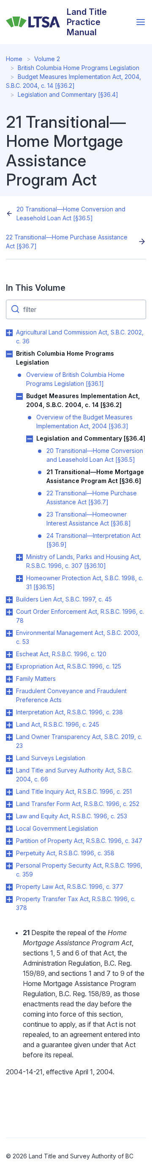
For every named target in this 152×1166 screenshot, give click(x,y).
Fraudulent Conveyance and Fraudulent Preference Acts (71, 695)
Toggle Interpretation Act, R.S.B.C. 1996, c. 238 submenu (9, 712)
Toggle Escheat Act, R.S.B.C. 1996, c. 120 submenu (9, 654)
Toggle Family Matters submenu (9, 679)
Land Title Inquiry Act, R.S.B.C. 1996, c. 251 (74, 791)
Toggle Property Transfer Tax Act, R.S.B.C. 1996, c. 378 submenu (9, 899)
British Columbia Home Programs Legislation (78, 67)
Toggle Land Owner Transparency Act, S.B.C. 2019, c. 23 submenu (9, 737)
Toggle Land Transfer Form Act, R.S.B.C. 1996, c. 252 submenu (9, 804)
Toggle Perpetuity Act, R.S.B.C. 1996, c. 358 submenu (9, 853)
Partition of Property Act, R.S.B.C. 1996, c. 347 (79, 840)
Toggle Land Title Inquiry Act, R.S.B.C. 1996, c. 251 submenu (9, 792)
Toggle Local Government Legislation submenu (9, 829)
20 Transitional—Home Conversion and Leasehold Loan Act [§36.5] (70, 213)
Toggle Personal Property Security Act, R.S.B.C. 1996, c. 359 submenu (9, 866)
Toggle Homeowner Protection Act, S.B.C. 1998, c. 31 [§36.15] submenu (19, 578)
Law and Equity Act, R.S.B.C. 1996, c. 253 (71, 816)
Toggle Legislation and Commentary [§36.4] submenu (29, 438)
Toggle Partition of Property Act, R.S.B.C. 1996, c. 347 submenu (9, 841)
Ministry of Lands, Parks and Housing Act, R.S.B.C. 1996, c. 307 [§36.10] (83, 561)
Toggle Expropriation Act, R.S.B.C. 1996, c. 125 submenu (9, 666)
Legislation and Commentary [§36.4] (68, 94)
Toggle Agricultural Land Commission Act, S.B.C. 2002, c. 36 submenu (9, 332)
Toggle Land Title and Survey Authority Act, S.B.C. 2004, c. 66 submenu (9, 770)
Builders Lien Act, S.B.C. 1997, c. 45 (64, 599)
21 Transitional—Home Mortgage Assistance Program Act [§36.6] (95, 476)
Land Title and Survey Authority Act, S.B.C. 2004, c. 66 (74, 775)
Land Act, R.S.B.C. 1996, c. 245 (57, 724)
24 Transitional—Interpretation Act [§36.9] (93, 540)
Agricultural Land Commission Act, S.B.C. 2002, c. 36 (80, 337)
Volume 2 (47, 58)
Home (14, 58)
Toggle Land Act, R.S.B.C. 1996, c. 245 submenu (9, 725)
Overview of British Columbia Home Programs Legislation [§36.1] (75, 379)
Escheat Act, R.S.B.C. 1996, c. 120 (61, 653)
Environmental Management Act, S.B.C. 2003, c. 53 (78, 637)
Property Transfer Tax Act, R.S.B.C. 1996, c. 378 (76, 903)
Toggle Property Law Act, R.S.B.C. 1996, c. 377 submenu (9, 887)
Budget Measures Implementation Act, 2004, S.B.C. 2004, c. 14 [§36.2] (83, 400)
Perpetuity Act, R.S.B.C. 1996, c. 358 (65, 853)
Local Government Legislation (57, 828)
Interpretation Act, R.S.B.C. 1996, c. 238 (69, 712)
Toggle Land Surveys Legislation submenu (9, 758)
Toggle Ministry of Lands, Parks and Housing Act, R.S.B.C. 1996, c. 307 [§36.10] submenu (19, 557)
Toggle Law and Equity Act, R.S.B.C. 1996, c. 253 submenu (9, 816)
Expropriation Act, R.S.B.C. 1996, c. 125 (68, 666)
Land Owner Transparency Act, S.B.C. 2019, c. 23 (79, 741)
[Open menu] (140, 22)
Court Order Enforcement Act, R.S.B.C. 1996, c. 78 (80, 616)
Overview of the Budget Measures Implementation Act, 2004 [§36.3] (84, 421)
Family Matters (36, 678)
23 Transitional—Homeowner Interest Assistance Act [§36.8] (88, 519)
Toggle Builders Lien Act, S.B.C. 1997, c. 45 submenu (9, 599)
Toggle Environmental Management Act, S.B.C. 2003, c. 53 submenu (9, 633)
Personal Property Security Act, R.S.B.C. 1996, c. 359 (79, 870)
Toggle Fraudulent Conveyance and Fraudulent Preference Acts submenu (9, 691)
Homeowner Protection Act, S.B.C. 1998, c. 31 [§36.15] (84, 582)
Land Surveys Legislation (50, 757)
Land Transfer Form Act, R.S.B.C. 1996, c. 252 (77, 803)
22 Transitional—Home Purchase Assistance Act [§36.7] (67, 241)
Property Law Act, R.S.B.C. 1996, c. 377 (69, 886)
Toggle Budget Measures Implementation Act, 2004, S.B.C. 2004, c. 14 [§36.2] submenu (19, 396)
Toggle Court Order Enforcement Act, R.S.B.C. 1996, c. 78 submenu (9, 612)
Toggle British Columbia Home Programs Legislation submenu (9, 354)
